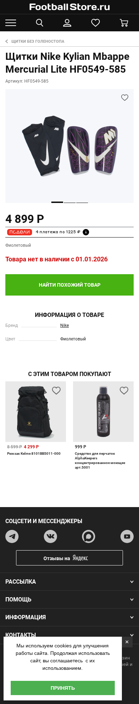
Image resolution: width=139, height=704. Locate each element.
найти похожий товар (70, 285)
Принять (63, 688)
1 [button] (57, 202)
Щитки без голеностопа (37, 41)
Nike (64, 325)
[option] (69, 146)
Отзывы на (56, 558)
